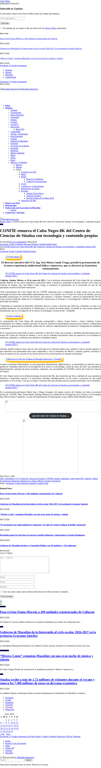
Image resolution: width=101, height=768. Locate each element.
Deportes (14, 143)
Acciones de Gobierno (20, 146)
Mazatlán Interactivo (25, 757)
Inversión (14, 148)
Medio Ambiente (17, 153)
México (19, 165)
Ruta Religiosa (17, 136)
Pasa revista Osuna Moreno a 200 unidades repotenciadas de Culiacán (28, 39)
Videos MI (9, 748)
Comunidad (15, 131)
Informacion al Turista (30, 189)
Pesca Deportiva (17, 115)
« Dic (2, 734)
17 (12, 725)
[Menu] (1, 217)
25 (15, 728)
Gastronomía (10, 77)
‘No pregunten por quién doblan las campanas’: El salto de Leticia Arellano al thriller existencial (42, 525)
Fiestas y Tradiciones (19, 134)
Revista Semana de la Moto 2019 (40, 198)
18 (15, 725)
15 (7, 725)
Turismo (8, 70)
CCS (17, 478)
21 (4, 728)
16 (9, 725)
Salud (7, 746)
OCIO (23, 184)
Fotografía (15, 117)
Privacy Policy (51, 28)
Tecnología (55, 481)
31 (12, 731)
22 (7, 728)
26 (17, 728)
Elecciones (15, 127)
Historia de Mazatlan (19, 141)
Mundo (19, 167)
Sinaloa (8, 72)
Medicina (14, 151)
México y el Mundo (19, 162)
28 (4, 731)
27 (1, 731)
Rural (13, 160)
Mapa (23, 174)
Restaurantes (11, 205)
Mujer (13, 155)
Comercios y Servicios (15, 212)
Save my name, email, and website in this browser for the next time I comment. (36, 592)
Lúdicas (34, 481)
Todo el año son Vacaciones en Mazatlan (22, 208)
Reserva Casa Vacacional (15, 743)
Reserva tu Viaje (12, 203)
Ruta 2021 (20, 129)
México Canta (4, 650)
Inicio (7, 105)
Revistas (24, 191)
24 (12, 728)
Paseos (13, 210)
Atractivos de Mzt (28, 200)
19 (17, 725)
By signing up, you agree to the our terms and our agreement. (35, 28)
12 (17, 723)
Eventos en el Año (28, 172)
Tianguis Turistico (33, 196)
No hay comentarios (17, 242)
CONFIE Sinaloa (52, 478)
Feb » (8, 734)
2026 (1, 626)
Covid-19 (14, 124)
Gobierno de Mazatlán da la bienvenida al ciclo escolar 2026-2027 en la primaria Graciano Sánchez (41, 48)
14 (4, 725)
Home (7, 741)
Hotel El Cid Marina (34, 179)
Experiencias (5, 481)
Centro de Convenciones (36, 181)
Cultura (14, 139)
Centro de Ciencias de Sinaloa (32, 478)
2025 (1, 224)
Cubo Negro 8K (76, 478)
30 (9, 731)
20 (1, 728)
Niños (13, 158)
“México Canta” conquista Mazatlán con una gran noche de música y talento (31, 58)
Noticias (8, 108)
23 (9, 728)
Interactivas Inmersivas (20, 481)
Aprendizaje (10, 478)
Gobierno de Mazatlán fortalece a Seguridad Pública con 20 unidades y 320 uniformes (38, 545)
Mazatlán (9, 75)
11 (15, 723)
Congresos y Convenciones (32, 186)
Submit (28, 760)
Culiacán (87, 478)
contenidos (64, 478)
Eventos (14, 122)
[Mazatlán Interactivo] (19, 89)
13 (1, 725)
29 (7, 731)
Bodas (23, 177)
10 (12, 723)
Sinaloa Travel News (35, 193)
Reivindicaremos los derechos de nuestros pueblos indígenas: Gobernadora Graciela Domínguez (42, 535)
